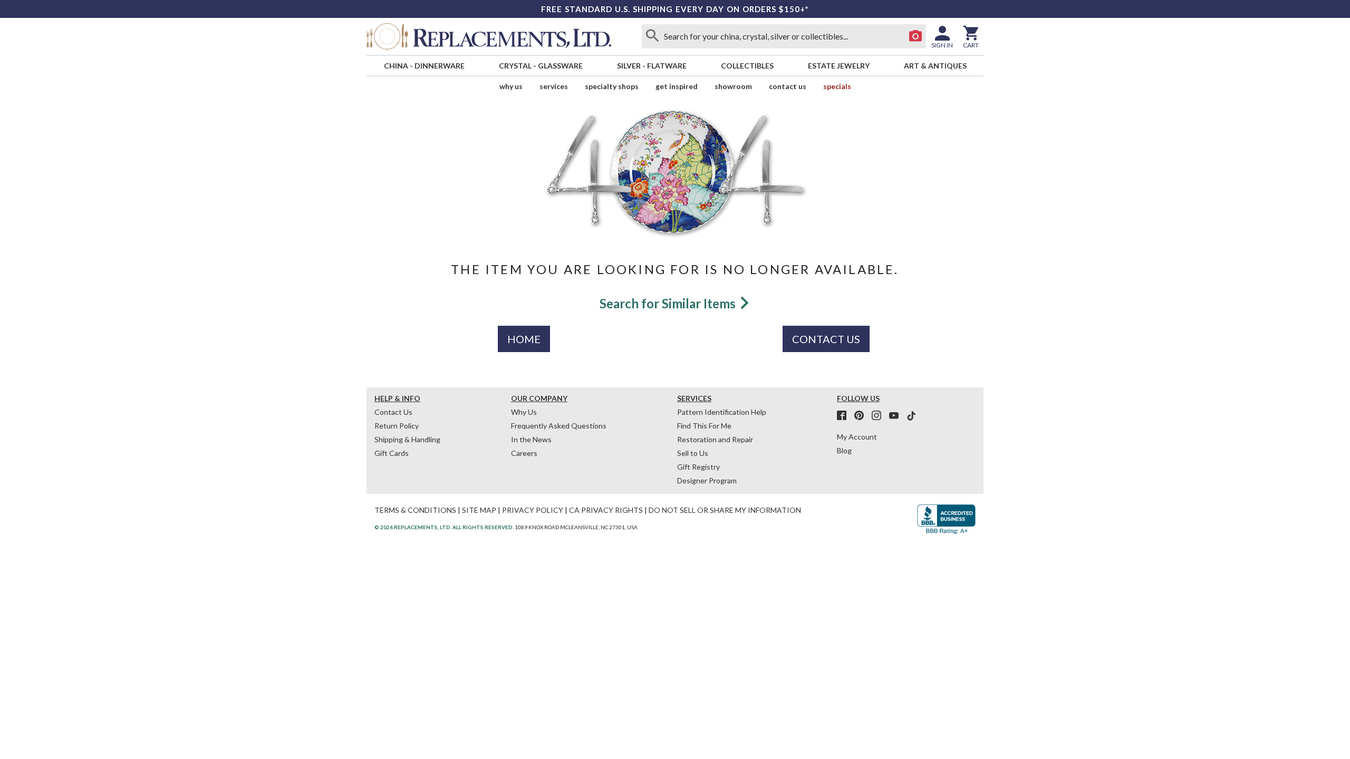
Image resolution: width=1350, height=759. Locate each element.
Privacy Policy (532, 509)
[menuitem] (424, 65)
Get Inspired (676, 86)
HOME (524, 339)
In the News (531, 439)
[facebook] (845, 416)
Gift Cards (391, 453)
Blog (844, 450)
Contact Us (787, 86)
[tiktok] (911, 416)
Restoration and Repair (715, 439)
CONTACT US (826, 339)
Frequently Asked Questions (558, 425)
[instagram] (880, 416)
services (553, 86)
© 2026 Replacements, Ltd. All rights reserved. (444, 527)
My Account (857, 436)
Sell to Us (692, 453)
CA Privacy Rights (606, 509)
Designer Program (707, 480)
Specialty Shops (612, 86)
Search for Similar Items (669, 303)
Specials (837, 86)
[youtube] (897, 416)
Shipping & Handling (407, 439)
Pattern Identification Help (721, 411)
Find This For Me (704, 425)
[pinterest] (862, 416)
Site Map (479, 509)
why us (511, 86)
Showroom (733, 86)
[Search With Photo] (915, 36)
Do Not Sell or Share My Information (725, 509)
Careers (524, 453)
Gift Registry (698, 466)
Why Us (524, 411)
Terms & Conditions (415, 509)
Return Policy (396, 425)
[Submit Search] (652, 36)
